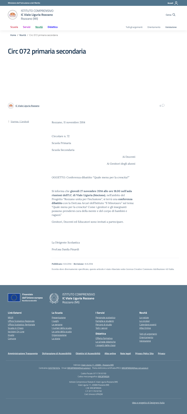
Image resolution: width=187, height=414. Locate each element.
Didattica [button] (53, 27)
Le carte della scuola (62, 331)
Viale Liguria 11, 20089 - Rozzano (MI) (97, 364)
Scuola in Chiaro (15, 328)
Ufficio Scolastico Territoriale (21, 324)
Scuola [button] (14, 27)
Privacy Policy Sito (144, 353)
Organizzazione (59, 335)
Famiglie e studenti (105, 321)
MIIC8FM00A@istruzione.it (79, 367)
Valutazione (171, 27)
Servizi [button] (26, 27)
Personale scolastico (105, 317)
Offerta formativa (104, 338)
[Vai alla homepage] (12, 14)
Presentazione (59, 317)
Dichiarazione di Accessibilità (56, 353)
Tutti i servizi (101, 328)
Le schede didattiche (106, 341)
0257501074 (54, 367)
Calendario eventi (147, 324)
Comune (12, 338)
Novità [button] (39, 27)
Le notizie (144, 317)
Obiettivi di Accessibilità (88, 353)
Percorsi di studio (104, 324)
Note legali (125, 353)
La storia (56, 338)
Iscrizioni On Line (16, 331)
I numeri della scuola (62, 328)
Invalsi (11, 335)
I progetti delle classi (105, 345)
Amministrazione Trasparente (23, 353)
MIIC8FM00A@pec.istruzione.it (135, 367)
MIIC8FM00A (103, 376)
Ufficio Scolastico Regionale (21, 321)
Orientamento (153, 27)
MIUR (10, 317)
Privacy (161, 353)
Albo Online (145, 328)
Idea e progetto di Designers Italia (148, 402)
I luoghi (55, 321)
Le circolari (144, 321)
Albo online (110, 353)
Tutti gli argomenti (134, 27)
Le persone (57, 324)
